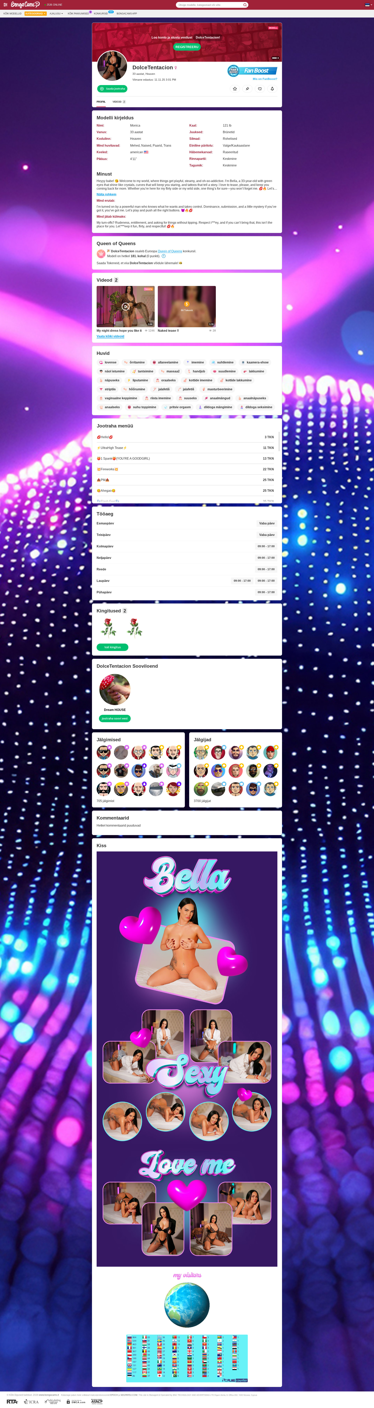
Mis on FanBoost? (265, 78)
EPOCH (114, 1395)
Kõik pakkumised (78, 13)
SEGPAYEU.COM (129, 1395)
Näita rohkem (106, 194)
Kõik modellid (13, 13)
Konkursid (101, 13)
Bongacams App (127, 13)
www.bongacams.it (49, 1395)
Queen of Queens (170, 251)
